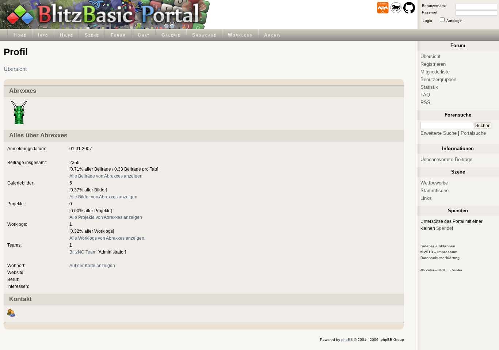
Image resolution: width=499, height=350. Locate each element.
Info (43, 35)
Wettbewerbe (434, 183)
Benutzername (434, 6)
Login (427, 21)
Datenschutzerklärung (440, 258)
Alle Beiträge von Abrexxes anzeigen (105, 176)
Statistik (429, 87)
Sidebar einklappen (437, 246)
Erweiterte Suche (438, 133)
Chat (144, 35)
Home (20, 35)
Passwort (429, 12)
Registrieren (433, 64)
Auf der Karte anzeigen (92, 265)
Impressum (447, 252)
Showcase (204, 35)
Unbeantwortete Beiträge (446, 159)
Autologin (454, 21)
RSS (425, 102)
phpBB (347, 340)
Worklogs (240, 35)
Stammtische (434, 190)
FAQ (425, 95)
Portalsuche (473, 133)
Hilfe (66, 35)
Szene (92, 35)
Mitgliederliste (435, 72)
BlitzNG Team (82, 252)
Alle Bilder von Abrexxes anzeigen (103, 196)
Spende (444, 228)
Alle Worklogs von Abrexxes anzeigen (106, 238)
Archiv (272, 35)
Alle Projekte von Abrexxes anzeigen (105, 217)
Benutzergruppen (438, 79)
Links (426, 198)
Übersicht (15, 69)
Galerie (170, 35)
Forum (118, 35)
